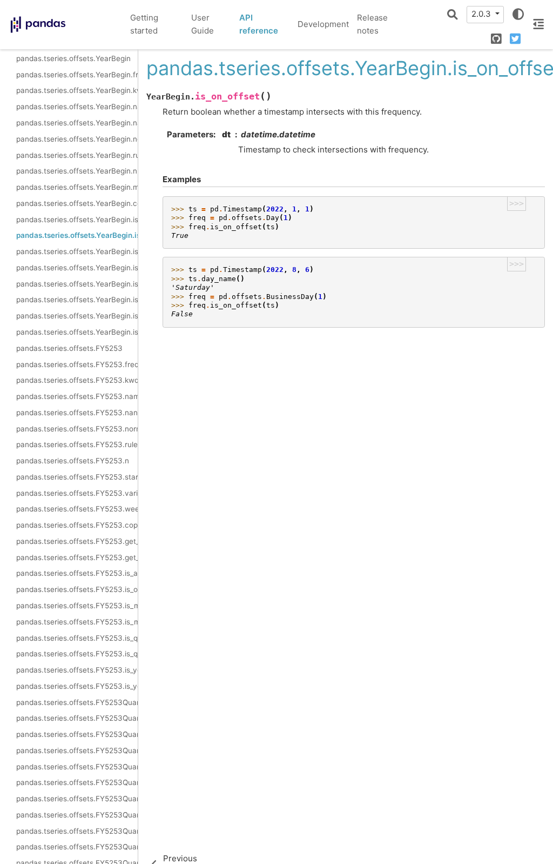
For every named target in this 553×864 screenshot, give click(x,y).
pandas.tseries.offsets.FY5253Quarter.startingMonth (77, 846)
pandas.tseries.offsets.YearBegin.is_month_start (77, 251)
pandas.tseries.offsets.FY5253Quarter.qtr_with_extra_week (77, 831)
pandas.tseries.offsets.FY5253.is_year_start (77, 670)
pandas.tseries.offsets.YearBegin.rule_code (77, 155)
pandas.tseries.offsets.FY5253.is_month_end (77, 621)
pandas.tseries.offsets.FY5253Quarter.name (77, 750)
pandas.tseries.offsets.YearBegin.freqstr (77, 74)
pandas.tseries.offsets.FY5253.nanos (77, 412)
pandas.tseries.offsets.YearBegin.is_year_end (77, 332)
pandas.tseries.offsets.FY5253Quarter (77, 702)
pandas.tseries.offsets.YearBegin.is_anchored (77, 219)
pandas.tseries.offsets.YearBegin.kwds (77, 90)
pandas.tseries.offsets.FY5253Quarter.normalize (77, 782)
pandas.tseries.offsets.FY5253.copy (77, 525)
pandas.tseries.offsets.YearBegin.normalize (77, 139)
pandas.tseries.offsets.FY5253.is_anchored (77, 573)
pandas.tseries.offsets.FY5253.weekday (77, 508)
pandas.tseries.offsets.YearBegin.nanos (77, 122)
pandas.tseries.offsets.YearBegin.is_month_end (77, 267)
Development (323, 24)
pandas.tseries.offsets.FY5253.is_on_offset (77, 589)
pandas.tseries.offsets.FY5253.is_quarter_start (77, 638)
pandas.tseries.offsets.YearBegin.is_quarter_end (77, 299)
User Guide (202, 24)
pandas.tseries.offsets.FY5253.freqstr (77, 364)
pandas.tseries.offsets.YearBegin (73, 58)
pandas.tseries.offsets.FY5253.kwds (77, 380)
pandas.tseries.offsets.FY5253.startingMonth (77, 477)
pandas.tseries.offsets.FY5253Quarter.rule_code (77, 798)
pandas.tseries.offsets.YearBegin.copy (77, 203)
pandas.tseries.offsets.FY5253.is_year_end (77, 686)
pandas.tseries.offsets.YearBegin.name (77, 106)
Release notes (372, 24)
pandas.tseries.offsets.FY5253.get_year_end (77, 557)
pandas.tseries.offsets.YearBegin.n (76, 171)
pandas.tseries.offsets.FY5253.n (72, 460)
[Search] (452, 15)
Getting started (144, 24)
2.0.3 (482, 14)
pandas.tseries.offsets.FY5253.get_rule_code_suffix (77, 541)
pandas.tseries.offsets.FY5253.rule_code (77, 444)
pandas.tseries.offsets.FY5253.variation (77, 493)
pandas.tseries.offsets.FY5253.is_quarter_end (77, 653)
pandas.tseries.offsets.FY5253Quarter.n (77, 814)
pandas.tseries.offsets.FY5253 (69, 348)
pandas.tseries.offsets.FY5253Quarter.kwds (77, 734)
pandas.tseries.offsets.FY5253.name (77, 396)
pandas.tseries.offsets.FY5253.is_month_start (77, 605)
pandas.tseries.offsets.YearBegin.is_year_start (77, 315)
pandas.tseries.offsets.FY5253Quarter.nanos (77, 766)
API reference (258, 24)
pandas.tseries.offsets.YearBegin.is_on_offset (77, 235)
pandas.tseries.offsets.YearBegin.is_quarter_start (77, 284)
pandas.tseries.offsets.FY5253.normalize (77, 428)
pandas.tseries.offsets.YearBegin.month (77, 187)
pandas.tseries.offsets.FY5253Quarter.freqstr (77, 718)
